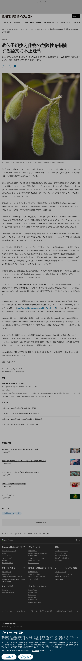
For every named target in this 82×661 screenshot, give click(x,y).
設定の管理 (35, 650)
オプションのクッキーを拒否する (25, 657)
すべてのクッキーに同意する (9, 657)
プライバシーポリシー (45, 647)
